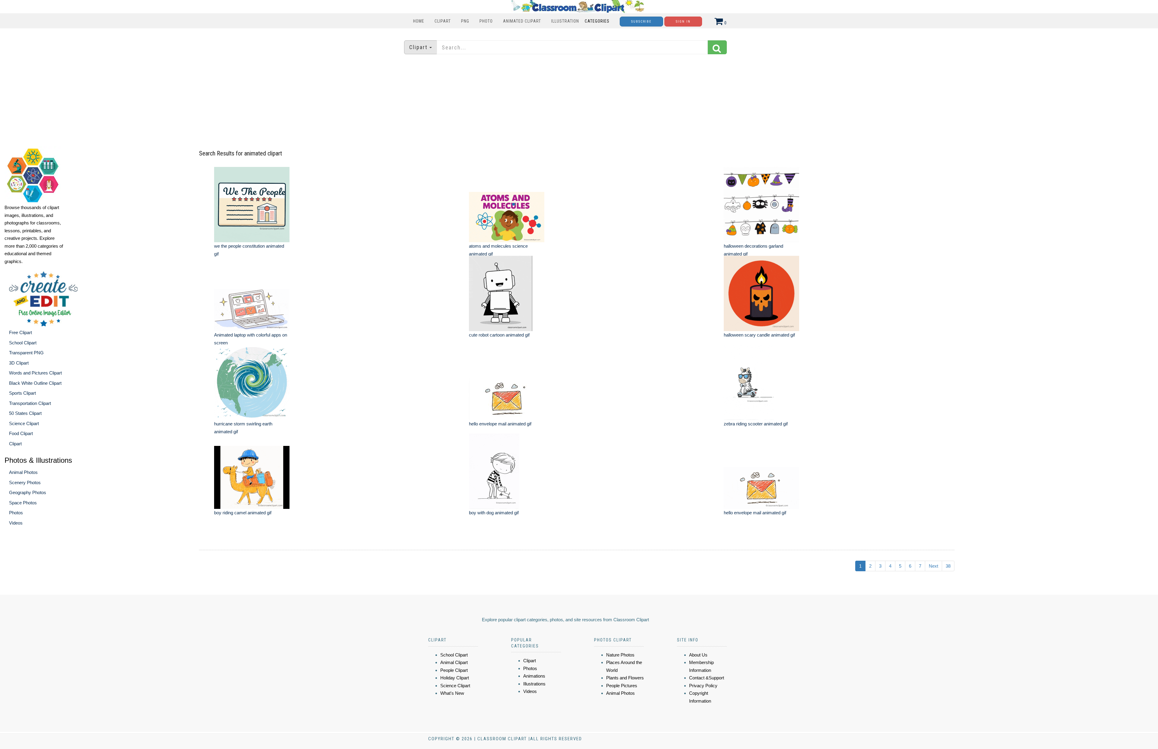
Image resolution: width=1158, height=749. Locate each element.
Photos (16, 512)
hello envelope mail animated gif (500, 423)
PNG (465, 21)
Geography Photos (27, 492)
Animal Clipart (454, 662)
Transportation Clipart (30, 403)
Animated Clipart (522, 21)
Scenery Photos (25, 482)
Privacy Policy (703, 685)
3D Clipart (19, 362)
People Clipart (454, 670)
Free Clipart (20, 332)
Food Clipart (21, 433)
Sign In (683, 22)
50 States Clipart (25, 413)
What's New (452, 693)
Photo (486, 21)
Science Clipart (24, 423)
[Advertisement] (579, 101)
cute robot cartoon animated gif (499, 334)
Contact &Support (706, 677)
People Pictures (621, 685)
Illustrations (534, 683)
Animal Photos (23, 472)
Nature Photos (620, 654)
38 (948, 566)
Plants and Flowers (625, 677)
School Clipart (22, 342)
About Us (698, 654)
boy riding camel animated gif (242, 512)
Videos (16, 522)
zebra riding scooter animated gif (756, 423)
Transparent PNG (26, 352)
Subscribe (641, 22)
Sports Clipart (22, 393)
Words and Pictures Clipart (35, 372)
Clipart (443, 21)
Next (933, 566)
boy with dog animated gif (494, 512)
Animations (534, 675)
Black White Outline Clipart (35, 383)
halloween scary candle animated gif (759, 334)
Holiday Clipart (454, 677)
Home (418, 21)
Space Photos (23, 502)
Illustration (565, 21)
